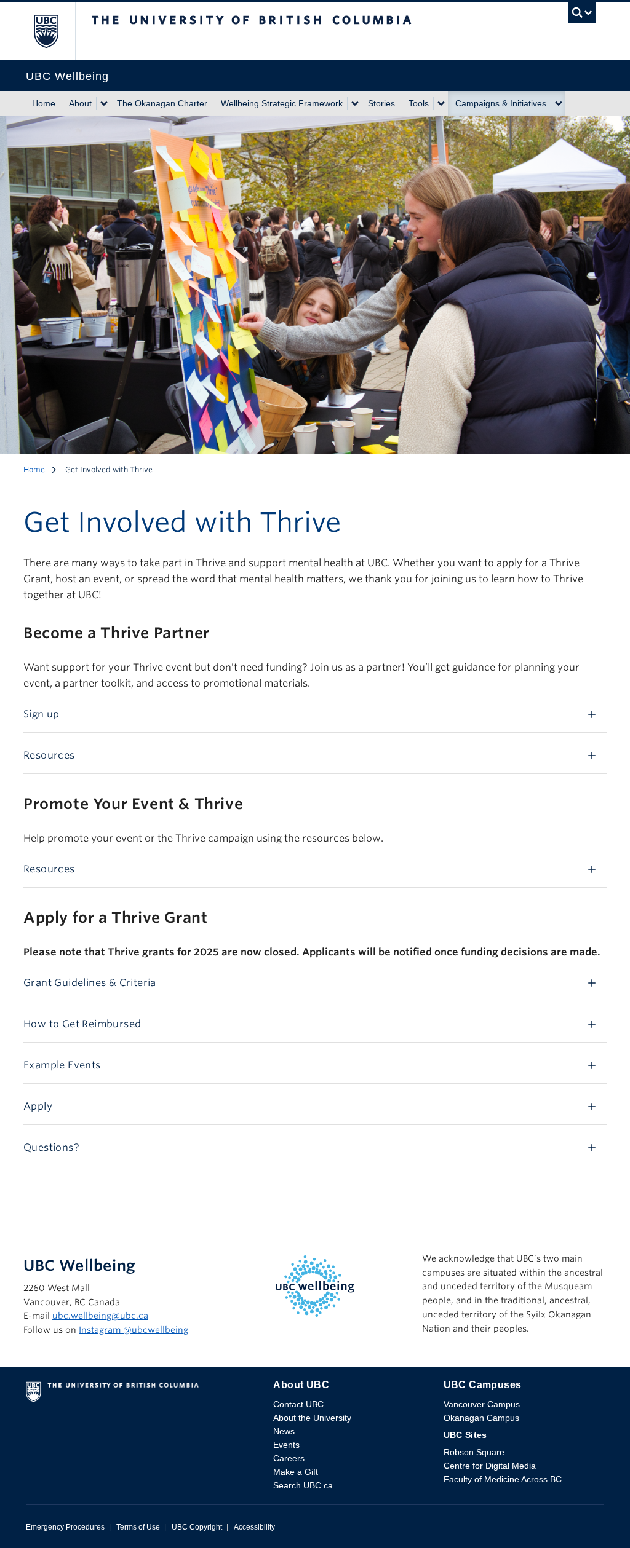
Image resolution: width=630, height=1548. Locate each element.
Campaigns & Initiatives (500, 103)
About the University (312, 1418)
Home (43, 103)
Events (286, 1445)
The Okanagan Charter (162, 103)
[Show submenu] (103, 103)
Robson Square (474, 1452)
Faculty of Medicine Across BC (503, 1479)
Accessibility (254, 1527)
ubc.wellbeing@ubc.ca (100, 1316)
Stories (381, 103)
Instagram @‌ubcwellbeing (133, 1330)
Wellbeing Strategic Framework (282, 103)
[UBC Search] (582, 16)
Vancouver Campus (482, 1404)
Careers (289, 1458)
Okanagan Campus (481, 1418)
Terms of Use (138, 1527)
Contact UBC (298, 1404)
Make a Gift (295, 1472)
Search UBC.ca (303, 1485)
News (284, 1431)
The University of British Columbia (55, 31)
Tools (419, 103)
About (80, 103)
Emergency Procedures (65, 1527)
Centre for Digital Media (490, 1466)
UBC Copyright (197, 1527)
